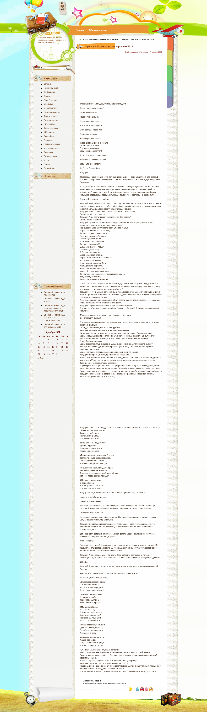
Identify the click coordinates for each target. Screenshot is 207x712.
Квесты (47, 160)
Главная (80, 30)
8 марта (47, 96)
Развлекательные (52, 144)
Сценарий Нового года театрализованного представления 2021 (54, 308)
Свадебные (49, 136)
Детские (47, 84)
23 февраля (49, 92)
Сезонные (48, 152)
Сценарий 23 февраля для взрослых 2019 (109, 46)
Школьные (48, 104)
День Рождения (51, 100)
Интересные (49, 124)
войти (124, 683)
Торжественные (51, 128)
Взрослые (48, 140)
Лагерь (47, 164)
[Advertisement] (53, 230)
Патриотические (51, 120)
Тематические (50, 116)
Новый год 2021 (51, 88)
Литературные (50, 156)
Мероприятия (50, 108)
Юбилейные (49, 132)
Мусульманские (51, 148)
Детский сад (49, 168)
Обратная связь (98, 30)
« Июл (41, 358)
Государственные (52, 112)
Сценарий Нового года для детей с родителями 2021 (54, 318)
